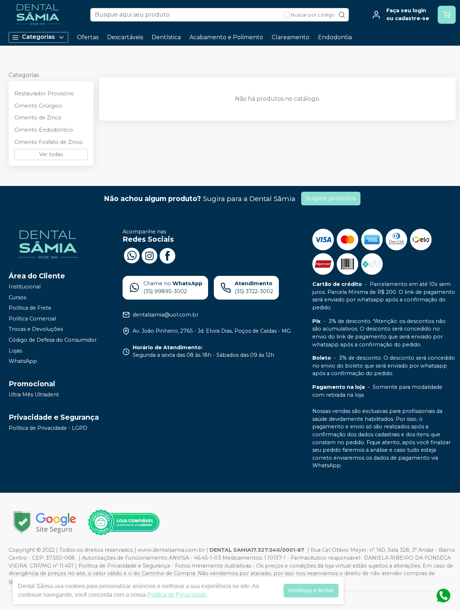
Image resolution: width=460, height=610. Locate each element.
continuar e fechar (311, 590)
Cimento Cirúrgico (38, 106)
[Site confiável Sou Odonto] (124, 522)
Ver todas (51, 154)
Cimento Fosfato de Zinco (48, 142)
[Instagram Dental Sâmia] (149, 254)
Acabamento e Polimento (226, 37)
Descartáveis (125, 37)
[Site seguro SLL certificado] (44, 522)
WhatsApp (23, 361)
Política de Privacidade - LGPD (48, 428)
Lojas (15, 350)
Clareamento (290, 37)
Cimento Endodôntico (43, 130)
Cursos (17, 297)
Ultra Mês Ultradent (34, 394)
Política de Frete (30, 308)
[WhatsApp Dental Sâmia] (132, 254)
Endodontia (335, 37)
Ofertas (87, 37)
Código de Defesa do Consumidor (53, 340)
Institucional (25, 286)
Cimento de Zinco (37, 117)
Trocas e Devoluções (36, 329)
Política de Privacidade (176, 595)
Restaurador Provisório (44, 93)
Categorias (38, 36)
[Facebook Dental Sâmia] (167, 254)
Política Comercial (32, 318)
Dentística (166, 37)
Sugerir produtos (331, 198)
